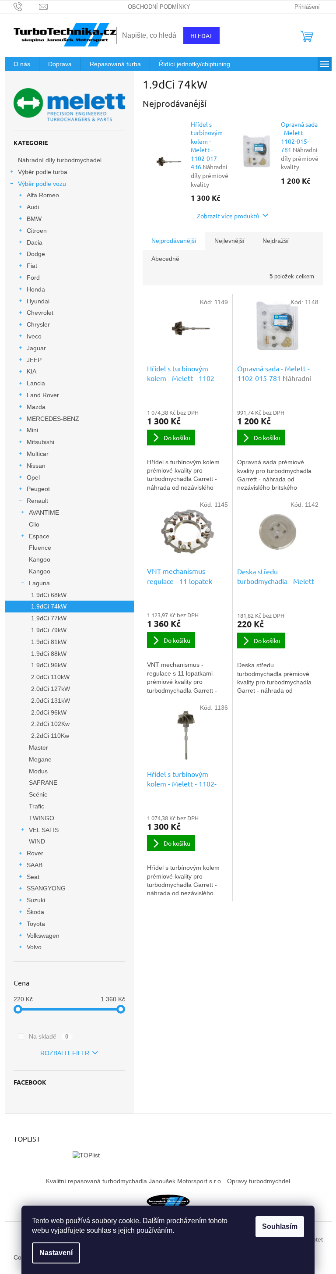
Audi (33, 206)
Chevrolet (40, 312)
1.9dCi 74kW (48, 606)
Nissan (36, 465)
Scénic (38, 794)
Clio (34, 524)
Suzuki (36, 900)
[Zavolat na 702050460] (26, 6)
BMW (34, 218)
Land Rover (43, 395)
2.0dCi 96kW (48, 712)
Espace (39, 536)
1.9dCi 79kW (48, 629)
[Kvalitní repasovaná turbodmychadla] (168, 1200)
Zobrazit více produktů (228, 216)
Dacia (34, 242)
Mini (32, 430)
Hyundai (38, 301)
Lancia (36, 383)
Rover (35, 853)
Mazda (36, 406)
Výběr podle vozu (42, 183)
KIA (31, 371)
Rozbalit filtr (64, 1053)
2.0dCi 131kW (50, 700)
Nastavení (56, 1252)
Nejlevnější (229, 240)
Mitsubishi (40, 441)
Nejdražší (275, 240)
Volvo (34, 946)
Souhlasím (280, 1226)
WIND (37, 841)
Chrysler (38, 324)
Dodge (36, 253)
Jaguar (36, 348)
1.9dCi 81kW (48, 641)
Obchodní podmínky (159, 7)
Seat (33, 876)
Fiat (32, 265)
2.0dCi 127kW (50, 688)
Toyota (36, 923)
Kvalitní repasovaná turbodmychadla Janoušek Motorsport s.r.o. (134, 1181)
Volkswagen (43, 935)
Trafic (36, 806)
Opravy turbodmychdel (258, 1181)
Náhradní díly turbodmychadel (60, 160)
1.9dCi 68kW (48, 594)
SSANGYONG (46, 888)
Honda (36, 289)
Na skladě (49, 1036)
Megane (40, 759)
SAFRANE (43, 782)
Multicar (38, 453)
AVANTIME (44, 512)
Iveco (34, 336)
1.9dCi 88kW (48, 653)
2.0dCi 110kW (50, 676)
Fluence (40, 547)
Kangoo (39, 559)
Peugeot (38, 488)
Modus (38, 771)
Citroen (37, 230)
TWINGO (41, 818)
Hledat (201, 35)
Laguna (39, 583)
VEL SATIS (44, 829)
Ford (33, 277)
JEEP (34, 359)
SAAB (34, 864)
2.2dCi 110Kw (50, 735)
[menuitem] (22, 64)
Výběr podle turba (42, 171)
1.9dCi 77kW (48, 618)
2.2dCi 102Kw (50, 723)
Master (38, 747)
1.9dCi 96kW (48, 665)
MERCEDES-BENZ (53, 418)
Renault (37, 500)
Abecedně (165, 258)
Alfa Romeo (43, 195)
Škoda (35, 911)
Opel (33, 477)
